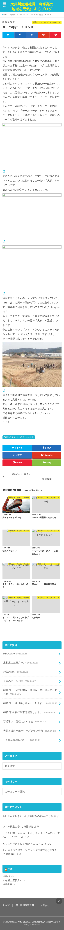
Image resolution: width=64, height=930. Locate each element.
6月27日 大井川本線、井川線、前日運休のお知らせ (30, 692)
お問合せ (45, 905)
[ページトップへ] (59, 901)
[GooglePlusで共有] (44, 35)
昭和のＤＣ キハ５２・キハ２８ (20, 437)
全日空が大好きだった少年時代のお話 (23, 816)
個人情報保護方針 (25, 905)
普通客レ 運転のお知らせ (24, 721)
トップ (5, 905)
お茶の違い (15, 671)
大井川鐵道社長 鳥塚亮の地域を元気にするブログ (31, 6)
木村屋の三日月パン (20, 662)
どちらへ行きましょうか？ (17, 843)
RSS (10, 868)
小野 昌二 (20, 837)
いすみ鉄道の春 (11, 826)
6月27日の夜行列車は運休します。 (29, 712)
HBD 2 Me (15, 653)
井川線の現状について (21, 739)
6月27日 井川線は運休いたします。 (30, 703)
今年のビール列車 (19, 681)
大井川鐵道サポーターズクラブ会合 (29, 730)
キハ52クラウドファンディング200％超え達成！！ (30, 850)
